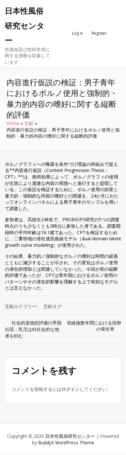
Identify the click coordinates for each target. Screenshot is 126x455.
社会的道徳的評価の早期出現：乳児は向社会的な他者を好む (33, 329)
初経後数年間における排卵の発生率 (94, 326)
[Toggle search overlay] (60, 33)
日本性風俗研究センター (25, 25)
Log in (77, 33)
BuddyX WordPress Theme (66, 442)
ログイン (70, 389)
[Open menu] (115, 33)
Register (99, 33)
